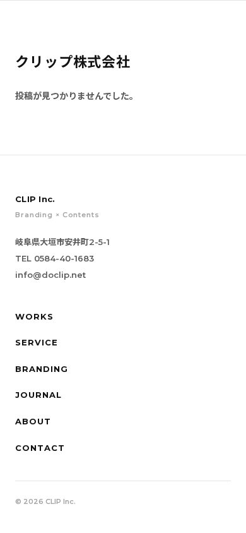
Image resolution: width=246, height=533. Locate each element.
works (34, 316)
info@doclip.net (50, 275)
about (33, 421)
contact (40, 448)
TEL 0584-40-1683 (54, 258)
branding (41, 369)
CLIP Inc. (72, 19)
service (36, 342)
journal (38, 395)
